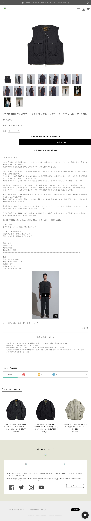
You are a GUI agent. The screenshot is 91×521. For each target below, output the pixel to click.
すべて (10, 374)
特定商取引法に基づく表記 (39, 510)
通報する (85, 328)
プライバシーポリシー (16, 510)
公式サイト (75, 486)
